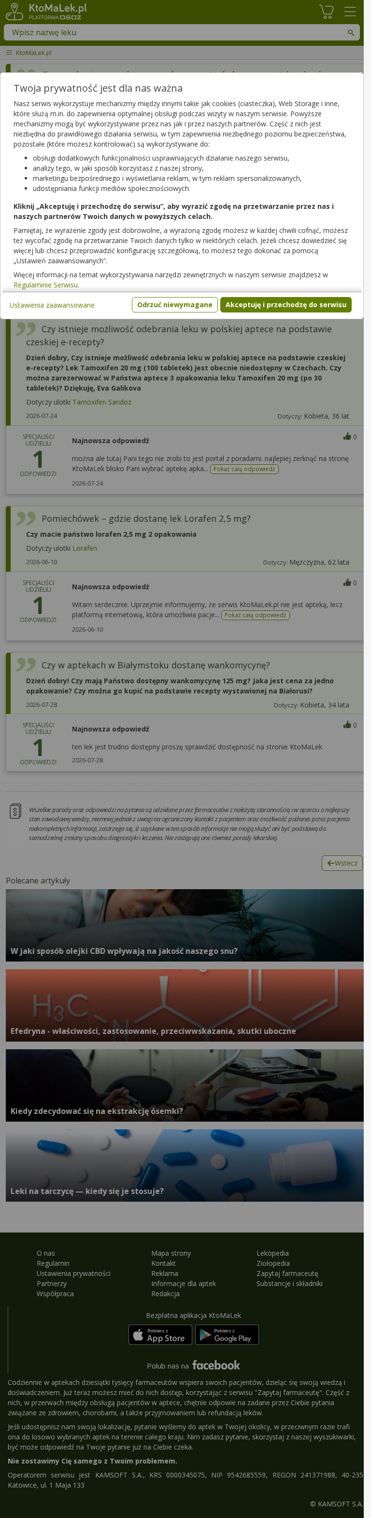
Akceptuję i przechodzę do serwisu (286, 304)
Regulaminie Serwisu (46, 284)
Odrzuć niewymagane (175, 304)
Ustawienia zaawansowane (52, 305)
